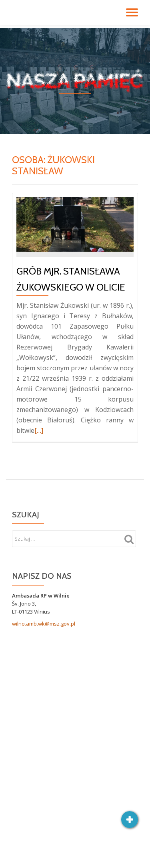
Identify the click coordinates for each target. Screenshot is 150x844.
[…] (38, 430)
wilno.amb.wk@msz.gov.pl (43, 623)
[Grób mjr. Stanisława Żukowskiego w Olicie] (75, 224)
